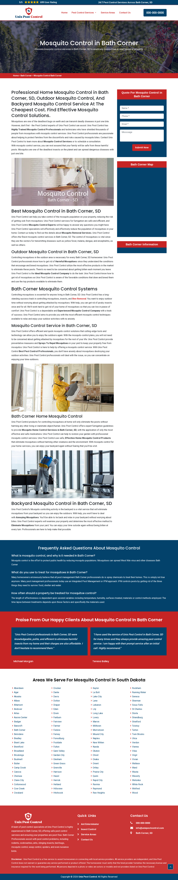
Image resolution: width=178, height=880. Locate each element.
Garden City (59, 755)
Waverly (136, 776)
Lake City (97, 696)
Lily (94, 709)
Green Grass (59, 763)
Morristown (98, 730)
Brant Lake (19, 742)
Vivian (135, 759)
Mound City (98, 734)
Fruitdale (57, 742)
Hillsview (57, 788)
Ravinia (96, 784)
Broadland (19, 751)
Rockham (136, 688)
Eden (55, 709)
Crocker (57, 688)
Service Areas (108, 12)
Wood (135, 792)
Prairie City (98, 772)
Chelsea (18, 776)
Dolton (56, 700)
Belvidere (18, 734)
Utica (134, 738)
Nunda (96, 746)
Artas (16, 713)
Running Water (139, 692)
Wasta (135, 772)
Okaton (96, 751)
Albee (17, 700)
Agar (16, 692)
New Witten (98, 742)
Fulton (56, 746)
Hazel (56, 776)
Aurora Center (20, 717)
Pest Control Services (83, 12)
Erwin (56, 713)
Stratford (136, 721)
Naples (96, 738)
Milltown (97, 725)
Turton (135, 730)
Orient (96, 763)
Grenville (57, 767)
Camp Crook (20, 767)
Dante (56, 692)
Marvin (96, 721)
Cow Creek (19, 788)
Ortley (96, 767)
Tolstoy (135, 725)
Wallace (136, 763)
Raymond (97, 788)
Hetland (57, 784)
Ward (134, 767)
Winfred (136, 788)
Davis (56, 696)
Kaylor (96, 688)
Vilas (134, 751)
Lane (95, 700)
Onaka (96, 759)
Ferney (56, 734)
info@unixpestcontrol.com (150, 828)
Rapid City (98, 780)
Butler (17, 763)
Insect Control (88, 829)
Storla (135, 713)
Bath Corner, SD (144, 833)
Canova (17, 772)
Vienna (135, 746)
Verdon (135, 742)
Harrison (57, 772)
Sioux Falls (137, 705)
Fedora (56, 730)
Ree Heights (99, 792)
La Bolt (96, 692)
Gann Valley (59, 751)
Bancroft (18, 725)
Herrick (56, 780)
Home (64, 12)
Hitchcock (58, 792)
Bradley (17, 738)
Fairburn (57, 717)
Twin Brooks (138, 734)
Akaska (17, 696)
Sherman (136, 700)
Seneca (135, 696)
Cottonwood (20, 784)
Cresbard (18, 792)
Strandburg (137, 717)
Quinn (95, 776)
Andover (18, 709)
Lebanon (97, 705)
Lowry (96, 717)
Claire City (19, 780)
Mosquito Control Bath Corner (48, 75)
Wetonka (136, 780)
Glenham (57, 759)
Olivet (95, 755)
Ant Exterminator (90, 824)
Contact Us (125, 12)
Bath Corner (26, 75)
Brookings (19, 755)
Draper (56, 705)
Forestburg (58, 738)
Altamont (18, 705)
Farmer (56, 725)
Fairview (57, 721)
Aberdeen (19, 688)
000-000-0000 (155, 12)
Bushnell (18, 759)
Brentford (18, 746)
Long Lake (98, 713)
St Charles (137, 709)
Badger (17, 721)
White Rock (137, 784)
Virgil (134, 755)
